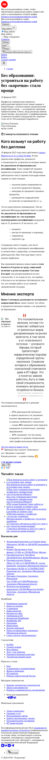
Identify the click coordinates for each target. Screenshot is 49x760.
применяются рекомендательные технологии (24, 729)
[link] (5, 48)
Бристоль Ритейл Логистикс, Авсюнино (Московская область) (25, 591)
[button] (4, 55)
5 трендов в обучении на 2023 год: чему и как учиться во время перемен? (26, 529)
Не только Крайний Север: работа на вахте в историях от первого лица (26, 510)
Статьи (10, 69)
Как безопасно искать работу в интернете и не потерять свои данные (27, 485)
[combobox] (13, 752)
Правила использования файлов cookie (19, 21)
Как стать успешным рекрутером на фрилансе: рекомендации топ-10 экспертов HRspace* (22, 499)
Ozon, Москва (39, 552)
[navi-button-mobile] (4, 63)
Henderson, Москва (39, 558)
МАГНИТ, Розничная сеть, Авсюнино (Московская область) (26, 571)
